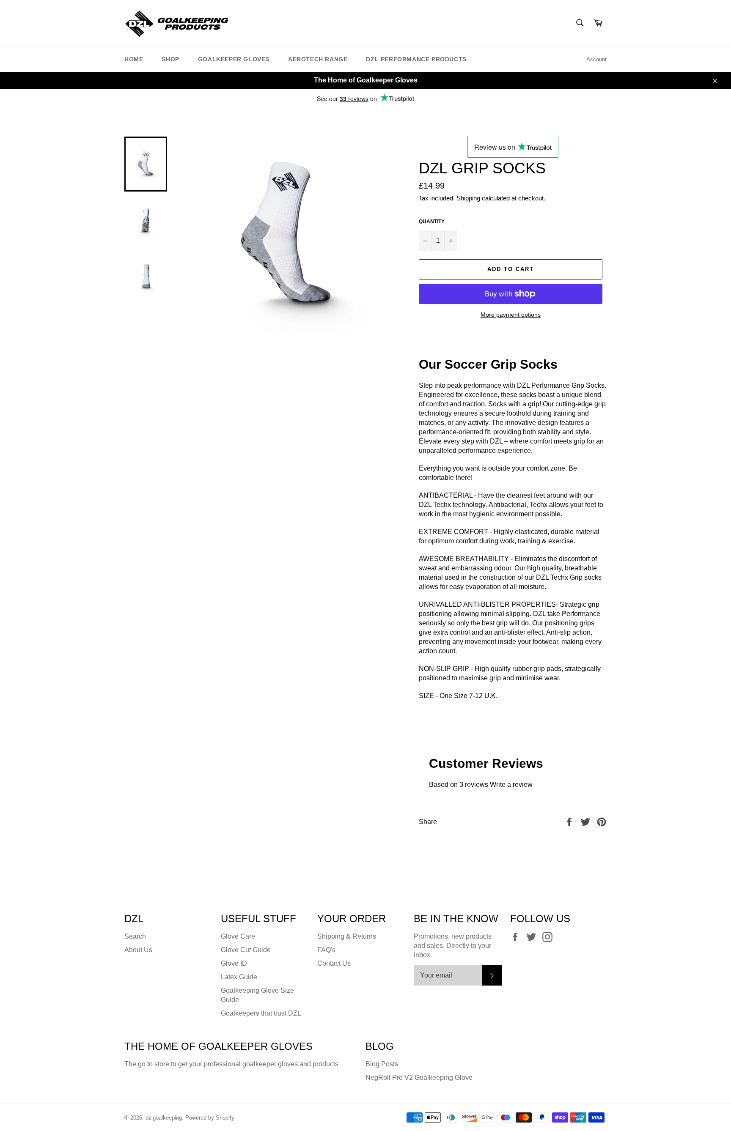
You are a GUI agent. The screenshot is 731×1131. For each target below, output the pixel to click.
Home (133, 59)
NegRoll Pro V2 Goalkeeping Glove (419, 1077)
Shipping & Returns (346, 936)
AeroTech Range (317, 59)
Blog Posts (382, 1064)
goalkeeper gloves (270, 1064)
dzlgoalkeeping (164, 1118)
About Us (138, 949)
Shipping (468, 198)
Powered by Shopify (209, 1118)
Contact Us (334, 963)
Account (596, 59)
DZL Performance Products (416, 59)
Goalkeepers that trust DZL (261, 1013)
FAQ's (326, 949)
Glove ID (234, 963)
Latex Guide (239, 976)
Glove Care (238, 936)
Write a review (511, 784)
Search (135, 936)
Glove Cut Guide (246, 949)
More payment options (511, 314)
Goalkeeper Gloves (233, 59)
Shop (170, 59)
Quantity (432, 222)
